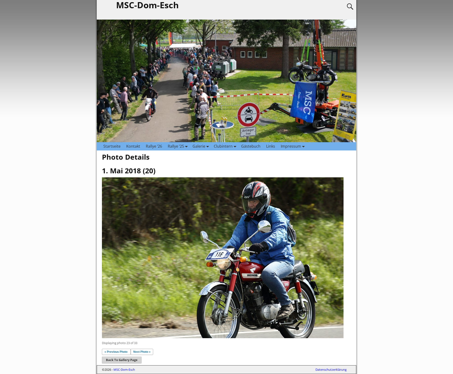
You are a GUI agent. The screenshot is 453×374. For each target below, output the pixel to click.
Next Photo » (142, 351)
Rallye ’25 (176, 146)
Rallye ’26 (154, 146)
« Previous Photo (116, 351)
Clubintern (223, 146)
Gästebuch (250, 146)
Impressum (291, 146)
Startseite (112, 146)
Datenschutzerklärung (331, 369)
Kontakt (133, 146)
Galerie (199, 146)
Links (270, 146)
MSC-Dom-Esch (124, 369)
